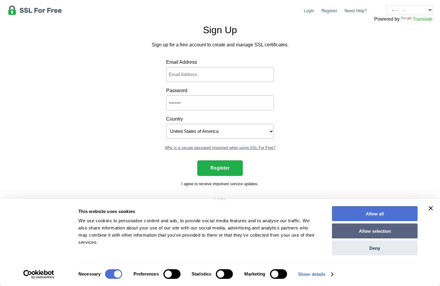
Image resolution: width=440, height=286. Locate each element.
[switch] (171, 274)
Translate (423, 19)
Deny (374, 248)
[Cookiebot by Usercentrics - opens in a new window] (39, 274)
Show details (311, 274)
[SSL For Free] (34, 9)
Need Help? (356, 10)
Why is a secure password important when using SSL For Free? (220, 147)
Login (309, 10)
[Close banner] (431, 213)
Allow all (375, 213)
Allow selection (375, 231)
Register (329, 10)
